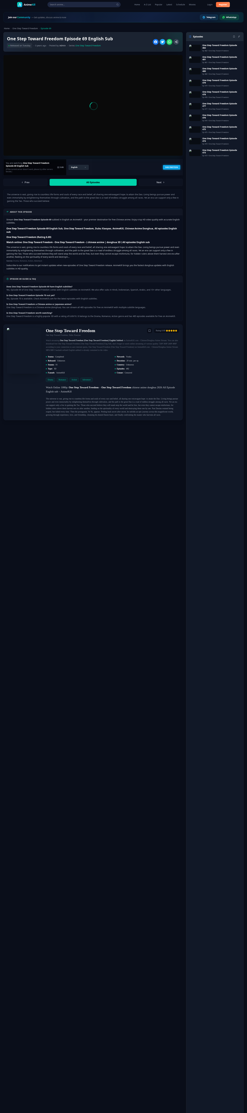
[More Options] (176, 42)
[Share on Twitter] (162, 42)
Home (137, 4)
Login (210, 4)
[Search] (117, 5)
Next (159, 182)
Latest (169, 4)
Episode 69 (46, 28)
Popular (158, 4)
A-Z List (147, 4)
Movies (192, 4)
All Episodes (93, 182)
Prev (27, 182)
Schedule (180, 4)
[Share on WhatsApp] (169, 42)
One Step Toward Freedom (25, 28)
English (74, 167)
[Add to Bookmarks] (149, 330)
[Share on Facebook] (156, 42)
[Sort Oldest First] (239, 37)
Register (223, 4)
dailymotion (171, 167)
